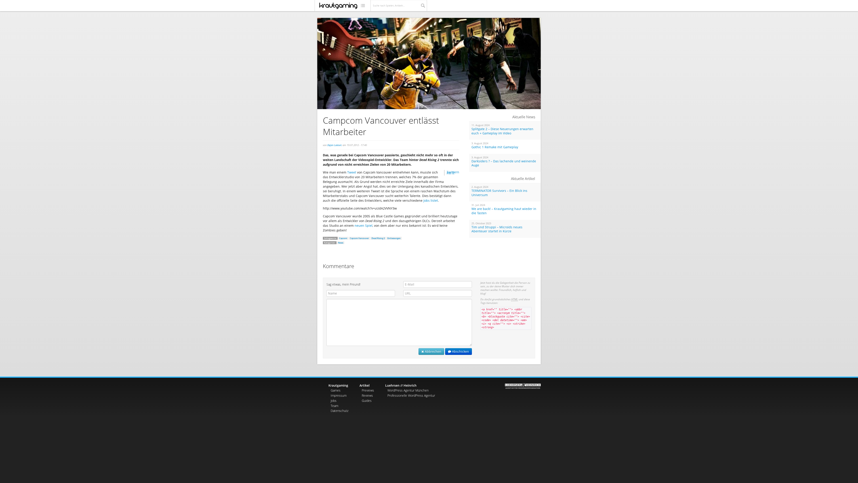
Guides (367, 400)
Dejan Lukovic (334, 145)
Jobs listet (430, 200)
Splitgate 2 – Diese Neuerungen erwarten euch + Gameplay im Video (502, 131)
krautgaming (338, 6)
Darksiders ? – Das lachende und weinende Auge (503, 163)
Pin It (450, 173)
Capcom (343, 238)
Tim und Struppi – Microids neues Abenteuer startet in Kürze (496, 229)
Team (334, 406)
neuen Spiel (363, 225)
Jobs (333, 400)
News (340, 242)
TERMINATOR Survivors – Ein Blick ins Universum (499, 193)
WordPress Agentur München (408, 390)
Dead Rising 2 (378, 238)
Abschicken (460, 351)
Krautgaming (338, 385)
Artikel (365, 385)
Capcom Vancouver (359, 238)
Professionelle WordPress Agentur (411, 395)
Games (336, 390)
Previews (368, 390)
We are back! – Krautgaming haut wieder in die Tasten (503, 211)
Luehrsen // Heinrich (400, 385)
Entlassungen (394, 238)
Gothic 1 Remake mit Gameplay (494, 147)
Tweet (351, 172)
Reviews (367, 395)
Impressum (339, 395)
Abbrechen (432, 351)
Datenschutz (339, 411)
